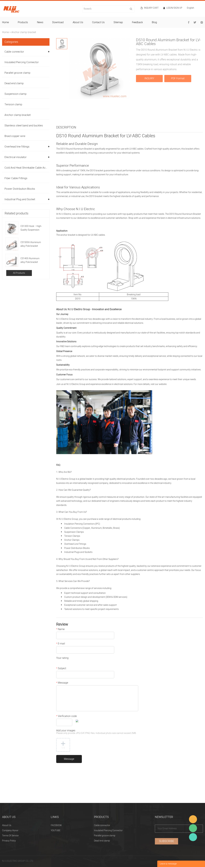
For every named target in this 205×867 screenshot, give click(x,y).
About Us (6, 825)
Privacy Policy (9, 840)
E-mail (60, 644)
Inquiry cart (151, 8)
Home (5, 32)
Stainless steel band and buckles (23, 126)
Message (62, 683)
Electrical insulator (15, 157)
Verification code (66, 716)
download (58, 22)
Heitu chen (193, 837)
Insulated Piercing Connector (21, 62)
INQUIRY (149, 78)
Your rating (62, 658)
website (163, 384)
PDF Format (177, 78)
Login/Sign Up (174, 8)
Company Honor (10, 830)
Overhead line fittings (16, 147)
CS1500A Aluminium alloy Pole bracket (30, 244)
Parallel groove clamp (17, 73)
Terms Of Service (10, 835)
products (23, 22)
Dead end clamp (14, 83)
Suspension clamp (15, 94)
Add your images (96, 732)
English (190, 8)
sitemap (118, 22)
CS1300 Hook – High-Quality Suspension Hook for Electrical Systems (31, 228)
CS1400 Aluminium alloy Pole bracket (29, 260)
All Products (19, 273)
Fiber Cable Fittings (15, 178)
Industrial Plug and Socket (19, 199)
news (40, 22)
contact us (98, 22)
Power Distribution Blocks (19, 189)
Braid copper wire (14, 136)
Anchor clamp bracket (23, 32)
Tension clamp (13, 104)
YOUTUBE (55, 830)
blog (154, 22)
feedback (137, 22)
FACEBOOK (56, 825)
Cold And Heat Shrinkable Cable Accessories (30, 168)
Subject (61, 668)
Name (60, 629)
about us (78, 22)
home (5, 22)
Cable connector (14, 52)
